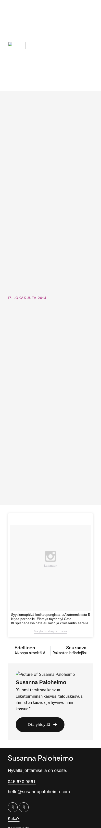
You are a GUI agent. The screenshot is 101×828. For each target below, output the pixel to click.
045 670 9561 (22, 781)
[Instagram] (24, 807)
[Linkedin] (13, 807)
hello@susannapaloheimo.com (39, 791)
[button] (89, 45)
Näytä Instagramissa (50, 631)
